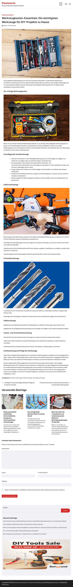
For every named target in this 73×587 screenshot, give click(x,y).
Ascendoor (55, 582)
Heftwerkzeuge (27, 378)
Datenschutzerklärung (35, 582)
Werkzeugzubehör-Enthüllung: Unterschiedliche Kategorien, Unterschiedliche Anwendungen (10, 417)
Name (4, 472)
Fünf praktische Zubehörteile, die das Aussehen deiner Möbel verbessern (23, 524)
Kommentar (6, 448)
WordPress (5, 584)
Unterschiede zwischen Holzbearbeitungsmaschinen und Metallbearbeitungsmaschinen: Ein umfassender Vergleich (35, 521)
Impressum (24, 582)
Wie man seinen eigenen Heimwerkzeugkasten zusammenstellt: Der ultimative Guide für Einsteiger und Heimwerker (35, 527)
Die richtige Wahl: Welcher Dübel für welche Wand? (36, 414)
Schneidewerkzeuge (39, 378)
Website (4, 481)
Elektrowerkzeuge (16, 378)
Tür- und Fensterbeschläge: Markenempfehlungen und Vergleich (20, 530)
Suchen (5, 507)
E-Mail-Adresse (43, 472)
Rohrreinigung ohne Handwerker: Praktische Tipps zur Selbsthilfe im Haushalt (24, 534)
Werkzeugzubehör (8, 15)
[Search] (70, 4)
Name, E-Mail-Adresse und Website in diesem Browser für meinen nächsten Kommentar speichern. (35, 490)
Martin (5, 25)
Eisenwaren (8, 3)
